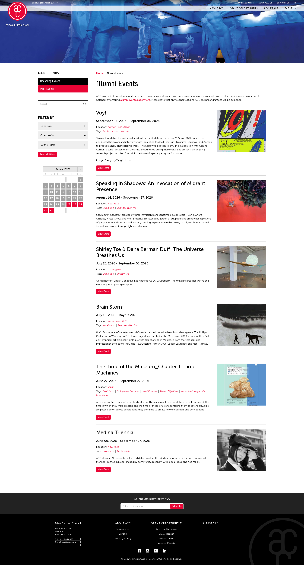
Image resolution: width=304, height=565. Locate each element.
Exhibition (108, 207)
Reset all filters (48, 154)
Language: (37, 2)
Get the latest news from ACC (152, 499)
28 (74, 204)
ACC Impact (271, 8)
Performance (110, 131)
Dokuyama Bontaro (128, 391)
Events (289, 8)
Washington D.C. (117, 321)
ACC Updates (265, 3)
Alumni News (167, 538)
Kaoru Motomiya (190, 391)
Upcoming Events (50, 81)
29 (80, 204)
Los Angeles (114, 269)
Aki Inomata (123, 451)
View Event (103, 167)
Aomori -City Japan (119, 126)
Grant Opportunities (244, 8)
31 (51, 210)
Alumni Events (166, 543)
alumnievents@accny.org (135, 99)
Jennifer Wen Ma (126, 207)
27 (68, 204)
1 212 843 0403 (66, 539)
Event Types (47, 144)
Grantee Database (166, 528)
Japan (111, 386)
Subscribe (177, 506)
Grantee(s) (47, 135)
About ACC (217, 8)
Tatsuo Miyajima (169, 391)
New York (113, 203)
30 (45, 210)
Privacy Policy (123, 538)
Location (46, 125)
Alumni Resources (244, 3)
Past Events (47, 89)
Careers (123, 533)
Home (100, 73)
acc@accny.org (69, 542)
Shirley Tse (123, 273)
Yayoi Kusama (149, 391)
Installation (109, 325)
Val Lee (124, 131)
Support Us (283, 3)
